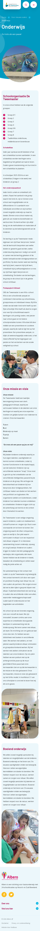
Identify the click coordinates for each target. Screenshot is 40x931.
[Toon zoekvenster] (26, 4)
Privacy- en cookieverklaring (21, 923)
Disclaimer (5, 923)
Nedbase (14, 927)
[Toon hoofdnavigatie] (33, 4)
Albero (9, 919)
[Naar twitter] (11, 894)
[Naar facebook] (4, 894)
